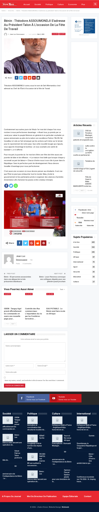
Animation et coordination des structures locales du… (36, 427)
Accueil (27, 4)
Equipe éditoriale (70, 496)
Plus (83, 4)
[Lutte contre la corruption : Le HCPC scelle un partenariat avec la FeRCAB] (78, 149)
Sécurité (76, 272)
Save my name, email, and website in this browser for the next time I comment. (34, 380)
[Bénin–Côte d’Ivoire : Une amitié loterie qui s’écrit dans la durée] (82, 457)
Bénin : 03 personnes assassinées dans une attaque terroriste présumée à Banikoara (17, 279)
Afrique (76, 257)
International (78, 262)
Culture (61, 4)
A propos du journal (11, 496)
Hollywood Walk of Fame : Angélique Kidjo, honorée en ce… (62, 427)
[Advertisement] (34, 109)
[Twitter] (11, 186)
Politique (49, 4)
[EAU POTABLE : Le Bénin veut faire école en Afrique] (55, 299)
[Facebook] (6, 186)
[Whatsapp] (16, 186)
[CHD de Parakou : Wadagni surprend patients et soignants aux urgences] (78, 133)
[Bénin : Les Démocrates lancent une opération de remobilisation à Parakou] (8, 438)
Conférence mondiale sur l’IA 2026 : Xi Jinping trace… (86, 479)
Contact (87, 496)
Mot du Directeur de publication (42, 496)
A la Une (55, 34)
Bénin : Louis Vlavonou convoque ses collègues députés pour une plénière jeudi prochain (52, 279)
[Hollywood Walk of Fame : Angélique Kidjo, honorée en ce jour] (57, 420)
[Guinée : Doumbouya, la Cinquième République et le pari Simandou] (82, 438)
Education (77, 277)
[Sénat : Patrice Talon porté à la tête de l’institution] (8, 454)
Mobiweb (65, 507)
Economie (72, 4)
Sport (75, 267)
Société (38, 4)
